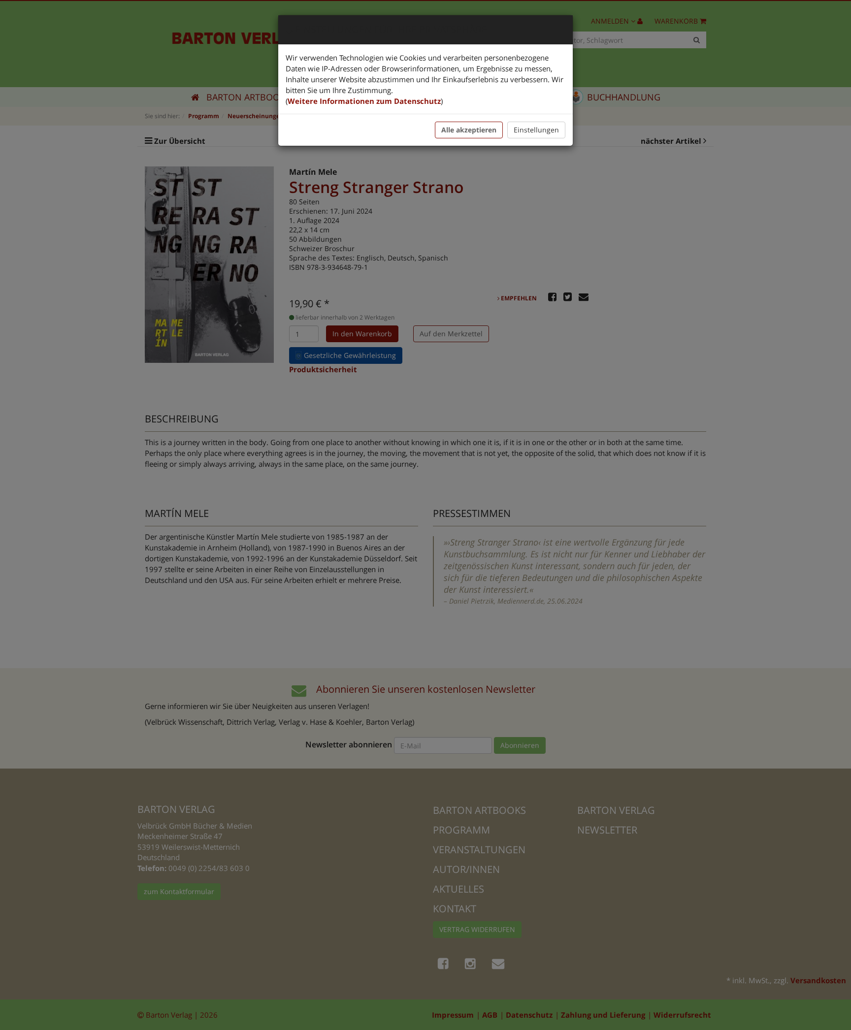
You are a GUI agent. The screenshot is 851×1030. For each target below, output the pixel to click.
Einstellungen (536, 129)
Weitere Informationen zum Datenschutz (364, 101)
